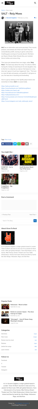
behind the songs (19, 346)
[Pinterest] (23, 143)
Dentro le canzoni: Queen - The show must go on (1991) (22, 312)
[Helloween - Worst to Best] (5, 306)
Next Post (32, 214)
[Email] (27, 143)
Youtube (3, 366)
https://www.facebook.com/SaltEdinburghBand (16, 88)
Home (3, 10)
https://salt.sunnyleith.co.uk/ (10, 86)
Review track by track (19, 340)
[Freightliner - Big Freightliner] (9, 179)
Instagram (4, 370)
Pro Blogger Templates (22, 403)
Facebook (4, 360)
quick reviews (19, 349)
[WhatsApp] (19, 143)
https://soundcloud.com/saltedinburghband (14, 92)
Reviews (19, 343)
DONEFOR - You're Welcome (7, 168)
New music (9, 10)
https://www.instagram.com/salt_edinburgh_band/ (17, 101)
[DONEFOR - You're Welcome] (9, 160)
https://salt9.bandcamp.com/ (10, 95)
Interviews (19, 333)
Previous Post (7, 214)
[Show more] (31, 143)
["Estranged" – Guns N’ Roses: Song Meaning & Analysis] (5, 321)
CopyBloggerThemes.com (19, 405)
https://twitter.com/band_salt (10, 90)
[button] (2, 3)
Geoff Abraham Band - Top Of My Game (27, 168)
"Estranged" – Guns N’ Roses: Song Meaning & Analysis (21, 320)
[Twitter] (15, 143)
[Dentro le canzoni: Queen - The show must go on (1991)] (5, 313)
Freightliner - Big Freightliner (6, 187)
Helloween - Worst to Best (18, 304)
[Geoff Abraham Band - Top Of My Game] (28, 160)
